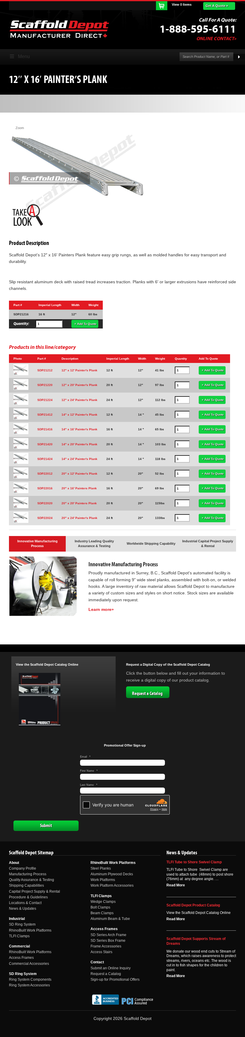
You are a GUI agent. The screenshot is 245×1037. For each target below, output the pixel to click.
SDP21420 (45, 444)
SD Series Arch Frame (108, 935)
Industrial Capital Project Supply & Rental (207, 543)
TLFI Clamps (19, 936)
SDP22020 (45, 503)
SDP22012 (45, 473)
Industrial (17, 919)
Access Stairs (101, 952)
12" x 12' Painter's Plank (79, 370)
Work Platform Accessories (112, 885)
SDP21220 (45, 385)
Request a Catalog (147, 693)
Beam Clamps (102, 913)
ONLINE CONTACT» (216, 38)
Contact (97, 962)
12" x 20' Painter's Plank (79, 385)
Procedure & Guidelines (28, 897)
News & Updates (22, 908)
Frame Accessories (106, 946)
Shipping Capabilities (26, 885)
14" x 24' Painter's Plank (79, 459)
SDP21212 (45, 370)
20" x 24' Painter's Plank (79, 518)
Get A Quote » (217, 5)
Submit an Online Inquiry (111, 968)
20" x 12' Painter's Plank (79, 473)
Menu (24, 56)
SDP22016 (45, 488)
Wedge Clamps (103, 902)
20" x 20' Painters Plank (79, 503)
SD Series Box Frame (108, 940)
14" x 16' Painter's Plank (79, 429)
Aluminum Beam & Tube (110, 919)
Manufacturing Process (27, 874)
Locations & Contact (25, 903)
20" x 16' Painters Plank (79, 488)
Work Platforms (103, 880)
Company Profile (22, 868)
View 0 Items (182, 4)
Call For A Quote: (217, 20)
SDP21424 (45, 459)
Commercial (19, 946)
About (14, 863)
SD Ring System (22, 924)
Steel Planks (101, 868)
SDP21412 (45, 414)
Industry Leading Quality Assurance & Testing (94, 543)
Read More (175, 885)
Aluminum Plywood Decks (112, 874)
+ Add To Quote (85, 324)
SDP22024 (45, 518)
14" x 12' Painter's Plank (79, 414)
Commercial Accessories (29, 964)
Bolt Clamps (100, 907)
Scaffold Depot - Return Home (59, 29)
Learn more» (101, 609)
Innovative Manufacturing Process (37, 543)
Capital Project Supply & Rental (34, 891)
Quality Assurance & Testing (31, 880)
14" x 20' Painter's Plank (79, 444)
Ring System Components (30, 979)
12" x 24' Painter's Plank (79, 400)
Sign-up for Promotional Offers (115, 979)
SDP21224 (45, 400)
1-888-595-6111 (198, 29)
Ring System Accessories (29, 985)
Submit (46, 825)
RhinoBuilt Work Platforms (30, 930)
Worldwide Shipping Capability (151, 543)
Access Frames (21, 958)
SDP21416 (45, 429)
